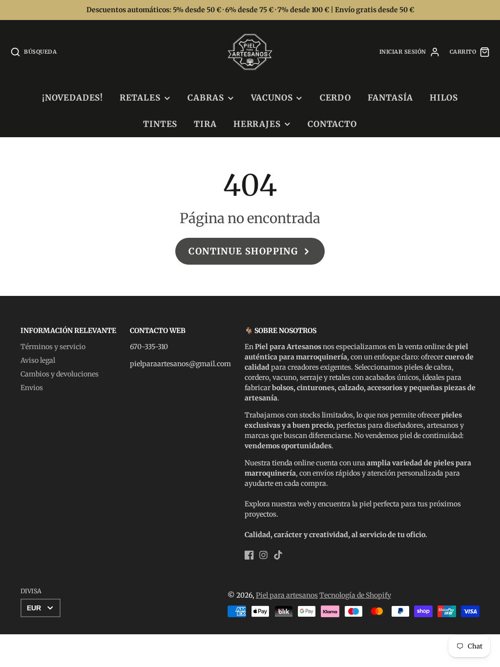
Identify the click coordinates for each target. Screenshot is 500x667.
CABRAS (206, 97)
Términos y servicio (53, 346)
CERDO (335, 97)
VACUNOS (271, 97)
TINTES (160, 124)
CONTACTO (332, 124)
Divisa (31, 591)
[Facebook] (249, 555)
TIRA (205, 124)
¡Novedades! (72, 97)
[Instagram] (263, 555)
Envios (32, 387)
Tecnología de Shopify (355, 595)
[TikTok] (278, 555)
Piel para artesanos (287, 595)
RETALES (140, 97)
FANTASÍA (391, 97)
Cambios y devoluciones (60, 374)
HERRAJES (257, 124)
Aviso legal (38, 360)
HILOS (444, 97)
